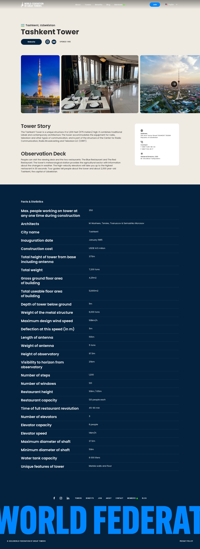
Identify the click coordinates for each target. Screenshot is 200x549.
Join (155, 4)
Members (118, 4)
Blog (108, 4)
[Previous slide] (26, 84)
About (78, 4)
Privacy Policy (186, 541)
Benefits (98, 4)
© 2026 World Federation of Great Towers (26, 541)
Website (31, 42)
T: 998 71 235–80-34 (148, 147)
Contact (119, 498)
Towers (88, 4)
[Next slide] (174, 84)
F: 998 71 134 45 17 (147, 149)
